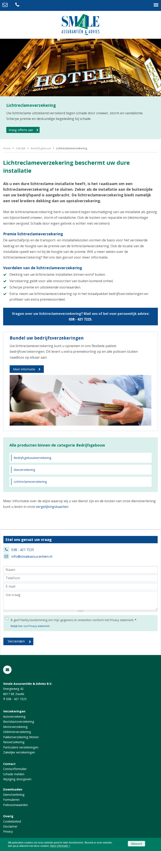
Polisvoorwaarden (15, 805)
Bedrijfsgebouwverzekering (32, 458)
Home (7, 148)
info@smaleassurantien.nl (31, 556)
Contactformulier (15, 769)
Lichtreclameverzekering (30, 482)
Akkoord (136, 843)
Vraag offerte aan (21, 130)
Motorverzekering (15, 727)
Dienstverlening (14, 795)
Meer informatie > (60, 846)
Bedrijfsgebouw (41, 148)
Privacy (8, 831)
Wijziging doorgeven (17, 779)
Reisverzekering (14, 742)
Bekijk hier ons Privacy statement (30, 626)
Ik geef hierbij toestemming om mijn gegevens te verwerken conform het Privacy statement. (73, 620)
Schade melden (13, 774)
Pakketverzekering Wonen (21, 737)
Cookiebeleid (12, 821)
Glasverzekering (24, 470)
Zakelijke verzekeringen (19, 752)
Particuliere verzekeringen (20, 747)
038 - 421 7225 (80, 319)
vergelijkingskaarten (52, 506)
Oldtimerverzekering (17, 732)
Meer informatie (24, 369)
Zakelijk (21, 148)
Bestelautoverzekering (18, 722)
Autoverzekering (14, 716)
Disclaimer (10, 826)
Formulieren (11, 800)
